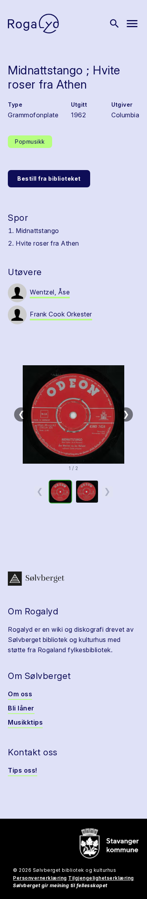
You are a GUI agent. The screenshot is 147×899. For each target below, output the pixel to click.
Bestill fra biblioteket (49, 178)
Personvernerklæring (40, 878)
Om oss (20, 694)
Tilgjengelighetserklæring (101, 878)
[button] (73, 414)
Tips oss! (22, 770)
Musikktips (25, 722)
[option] (60, 491)
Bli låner (21, 708)
